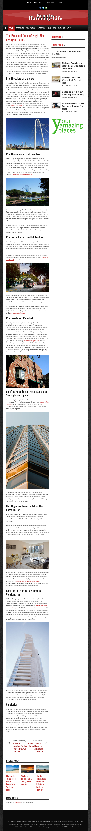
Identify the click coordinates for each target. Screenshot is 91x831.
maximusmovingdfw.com (31, 341)
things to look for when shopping (22, 174)
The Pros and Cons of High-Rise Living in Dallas (25, 37)
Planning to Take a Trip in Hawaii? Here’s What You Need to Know (11, 782)
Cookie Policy (50, 2)
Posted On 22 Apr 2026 (69, 98)
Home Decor (52, 28)
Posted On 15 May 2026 (69, 86)
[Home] (5, 28)
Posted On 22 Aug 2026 (58, 57)
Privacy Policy (38, 2)
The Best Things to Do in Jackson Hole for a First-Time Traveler (41, 782)
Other (69, 28)
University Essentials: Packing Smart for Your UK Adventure (20, 747)
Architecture (30, 28)
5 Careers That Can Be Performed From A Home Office (66, 52)
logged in (18, 802)
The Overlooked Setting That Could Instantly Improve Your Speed (73, 106)
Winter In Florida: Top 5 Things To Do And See (26, 780)
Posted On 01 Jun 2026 (69, 72)
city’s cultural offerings (17, 313)
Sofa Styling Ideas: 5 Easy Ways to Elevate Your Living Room (72, 80)
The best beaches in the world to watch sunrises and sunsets (35, 747)
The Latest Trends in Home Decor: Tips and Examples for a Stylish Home (73, 66)
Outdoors (61, 28)
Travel (11, 28)
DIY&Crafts (20, 28)
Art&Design (41, 28)
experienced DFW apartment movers (28, 581)
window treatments (17, 105)
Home (29, 2)
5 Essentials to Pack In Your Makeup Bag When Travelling (73, 93)
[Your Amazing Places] (68, 134)
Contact (60, 2)
